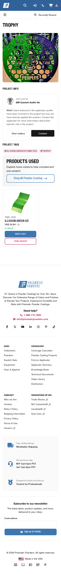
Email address (11, 518)
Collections (9, 351)
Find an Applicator (40, 360)
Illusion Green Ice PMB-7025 (22, 151)
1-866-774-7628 (32, 315)
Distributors (37, 384)
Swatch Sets (10, 360)
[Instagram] (38, 327)
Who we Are (10, 399)
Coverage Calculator (42, 351)
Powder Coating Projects (44, 355)
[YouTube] (23, 327)
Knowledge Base (40, 370)
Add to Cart (20, 234)
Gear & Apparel (12, 370)
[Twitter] (15, 327)
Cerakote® (36, 409)
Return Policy (11, 409)
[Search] (25, 5)
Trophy (47, 151)
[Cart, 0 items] (53, 5)
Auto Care (36, 414)
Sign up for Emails (32, 532)
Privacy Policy (11, 418)
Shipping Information (14, 414)
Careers (8, 428)
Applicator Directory (41, 365)
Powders (8, 355)
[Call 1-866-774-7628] (43, 5)
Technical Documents (42, 374)
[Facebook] (7, 327)
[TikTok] (54, 327)
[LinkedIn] (30, 327)
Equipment (9, 365)
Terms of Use (10, 423)
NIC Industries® (39, 404)
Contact (43, 133)
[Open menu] (4, 14)
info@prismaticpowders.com (32, 319)
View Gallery (18, 133)
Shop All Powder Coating (28, 178)
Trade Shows (38, 399)
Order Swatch (20, 241)
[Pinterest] (46, 327)
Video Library (38, 379)
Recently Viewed (47, 14)
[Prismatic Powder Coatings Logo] (6, 5)
